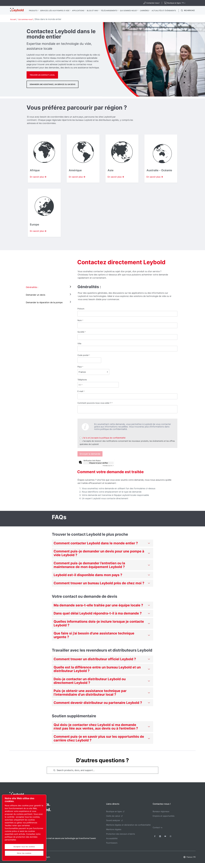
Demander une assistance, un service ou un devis (52, 84)
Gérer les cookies (24, 853)
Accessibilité (111, 838)
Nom (80, 320)
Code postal (83, 355)
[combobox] (80, 384)
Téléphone (82, 379)
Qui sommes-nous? (128, 11)
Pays (80, 366)
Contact (156, 827)
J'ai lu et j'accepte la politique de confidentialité (103, 438)
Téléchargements (109, 11)
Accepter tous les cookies (24, 847)
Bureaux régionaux (161, 811)
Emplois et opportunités (163, 816)
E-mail (81, 391)
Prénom (80, 308)
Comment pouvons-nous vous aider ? (95, 403)
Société (81, 332)
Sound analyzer (113, 820)
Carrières (144, 11)
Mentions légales (113, 829)
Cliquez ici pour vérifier (98, 463)
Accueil (13, 19)
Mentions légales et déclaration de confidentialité (128, 825)
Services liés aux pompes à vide (54, 11)
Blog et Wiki (92, 11)
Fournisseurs (111, 843)
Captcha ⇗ (108, 465)
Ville (79, 343)
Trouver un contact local (42, 75)
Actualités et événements (164, 11)
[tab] (49, 287)
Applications (78, 11)
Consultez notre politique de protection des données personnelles (22, 837)
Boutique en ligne (114, 811)
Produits (33, 11)
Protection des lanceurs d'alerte (120, 834)
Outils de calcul (113, 816)
